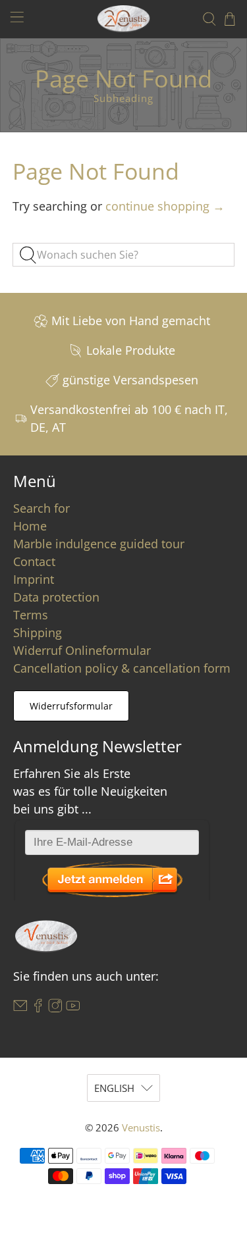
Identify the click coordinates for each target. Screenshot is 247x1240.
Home (30, 526)
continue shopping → (165, 206)
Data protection (56, 597)
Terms (30, 615)
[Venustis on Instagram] (55, 1008)
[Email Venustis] (20, 1008)
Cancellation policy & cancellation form (122, 668)
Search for (41, 508)
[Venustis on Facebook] (38, 1008)
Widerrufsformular (71, 706)
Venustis (141, 1127)
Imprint (33, 579)
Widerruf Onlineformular (82, 650)
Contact (34, 561)
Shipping (37, 632)
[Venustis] (124, 18)
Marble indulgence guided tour (98, 544)
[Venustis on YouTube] (73, 1008)
